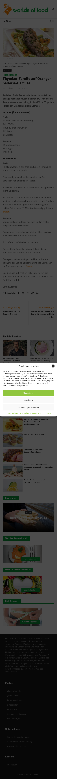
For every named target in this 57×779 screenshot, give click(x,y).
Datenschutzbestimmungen (30, 413)
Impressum (46, 413)
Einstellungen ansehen (28, 407)
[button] (53, 366)
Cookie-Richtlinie (12, 413)
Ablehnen (28, 400)
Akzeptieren (28, 393)
